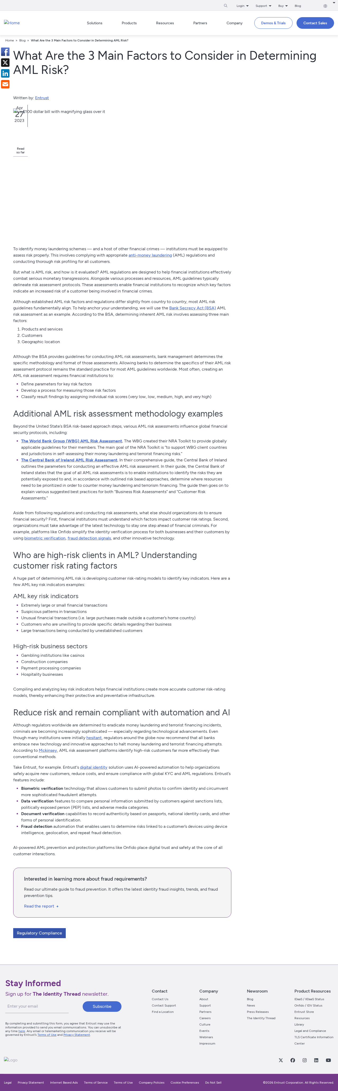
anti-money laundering (150, 255)
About (203, 999)
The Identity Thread (261, 1018)
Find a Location (163, 1012)
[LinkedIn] (316, 1060)
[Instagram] (304, 1060)
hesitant (94, 737)
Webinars (206, 1037)
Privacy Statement (76, 1035)
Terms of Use (47, 1035)
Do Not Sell (213, 1082)
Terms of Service (96, 1082)
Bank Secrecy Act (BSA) (192, 307)
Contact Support (164, 1005)
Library (299, 1024)
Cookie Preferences (185, 1082)
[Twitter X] (281, 1060)
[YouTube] (328, 1060)
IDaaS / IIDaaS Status (309, 999)
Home (9, 40)
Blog (298, 6)
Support (205, 1005)
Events (204, 1031)
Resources (302, 1018)
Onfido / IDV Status (308, 1005)
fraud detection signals (89, 538)
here (21, 1031)
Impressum (207, 1043)
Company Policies (152, 1082)
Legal (8, 1082)
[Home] (12, 23)
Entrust (42, 97)
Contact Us (160, 999)
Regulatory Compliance (39, 933)
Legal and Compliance (310, 1031)
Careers (205, 1018)
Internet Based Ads (64, 1082)
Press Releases (258, 1012)
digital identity (93, 767)
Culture (204, 1024)
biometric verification (44, 538)
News (251, 1005)
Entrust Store (304, 1012)
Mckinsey (48, 750)
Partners (205, 1012)
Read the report (39, 906)
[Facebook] (292, 1060)
